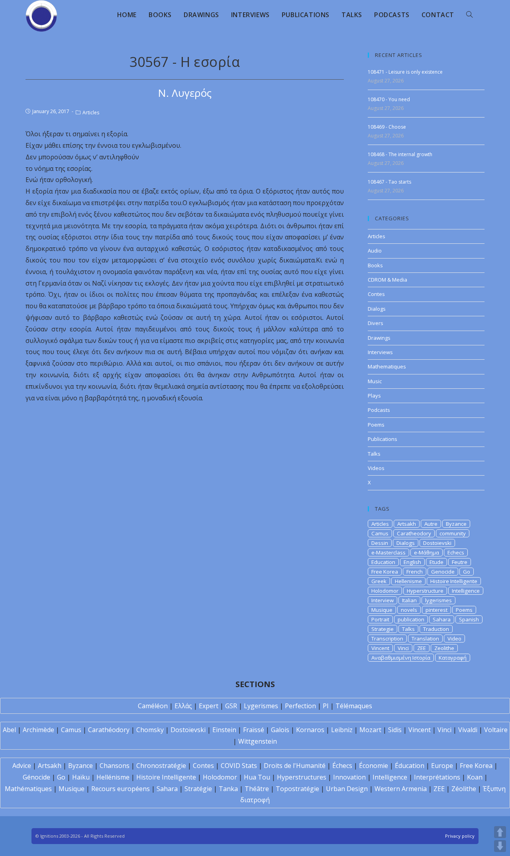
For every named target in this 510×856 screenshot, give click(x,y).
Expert (208, 705)
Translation (425, 638)
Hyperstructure (425, 590)
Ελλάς (183, 705)
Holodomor (384, 590)
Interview (382, 600)
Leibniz (342, 729)
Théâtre (257, 788)
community (452, 533)
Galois (280, 729)
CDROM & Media (387, 279)
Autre (430, 523)
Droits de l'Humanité (295, 765)
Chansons (114, 765)
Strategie (382, 629)
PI (326, 705)
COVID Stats (239, 765)
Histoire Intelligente (453, 581)
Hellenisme (408, 581)
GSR (231, 705)
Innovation (349, 777)
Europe (442, 765)
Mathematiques (387, 366)
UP (500, 832)
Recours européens (120, 788)
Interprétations (437, 777)
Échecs (342, 765)
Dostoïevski (188, 729)
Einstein (224, 729)
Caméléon (153, 705)
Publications (382, 439)
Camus (379, 533)
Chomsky (150, 729)
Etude (436, 562)
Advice (21, 765)
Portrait (380, 619)
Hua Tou (257, 777)
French (414, 571)
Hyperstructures (301, 777)
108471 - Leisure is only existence (405, 72)
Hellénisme (112, 777)
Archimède (38, 729)
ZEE (421, 648)
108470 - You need (389, 99)
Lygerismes (261, 705)
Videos (376, 468)
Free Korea (384, 571)
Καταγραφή (453, 657)
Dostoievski (437, 543)
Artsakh (406, 523)
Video (454, 638)
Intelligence (466, 590)
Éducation (409, 765)
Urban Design (347, 788)
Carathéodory (108, 729)
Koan (475, 777)
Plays (374, 395)
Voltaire (496, 729)
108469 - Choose (387, 126)
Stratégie (198, 788)
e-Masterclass (388, 552)
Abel (9, 729)
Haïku (81, 777)
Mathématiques (28, 788)
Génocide (36, 777)
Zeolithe (444, 648)
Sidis (395, 729)
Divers (375, 323)
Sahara (442, 619)
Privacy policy (460, 836)
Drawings (379, 337)
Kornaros (310, 729)
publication (411, 619)
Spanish (469, 619)
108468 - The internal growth (400, 154)
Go (466, 571)
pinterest (436, 609)
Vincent (380, 648)
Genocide (443, 571)
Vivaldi (467, 729)
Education (383, 562)
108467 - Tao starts (389, 181)
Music (375, 381)
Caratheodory (414, 533)
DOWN (500, 846)
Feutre (459, 562)
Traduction (436, 629)
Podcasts (379, 409)
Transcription (387, 638)
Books (375, 265)
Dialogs (377, 308)
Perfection (300, 705)
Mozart (370, 729)
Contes (376, 294)
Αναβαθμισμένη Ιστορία (400, 657)
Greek (378, 581)
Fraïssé (253, 729)
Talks (374, 453)
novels (409, 609)
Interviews (380, 352)
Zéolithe (463, 788)
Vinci (403, 648)
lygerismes (438, 600)
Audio (375, 250)
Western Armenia (401, 788)
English (412, 562)
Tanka (228, 788)
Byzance (456, 523)
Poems (376, 424)
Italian (409, 600)
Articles (90, 112)
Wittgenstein (257, 741)
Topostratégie (297, 788)
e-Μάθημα (426, 552)
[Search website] (469, 14)
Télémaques (353, 705)
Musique (381, 609)
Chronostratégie (161, 765)
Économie (373, 765)
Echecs (455, 552)
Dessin (379, 543)
